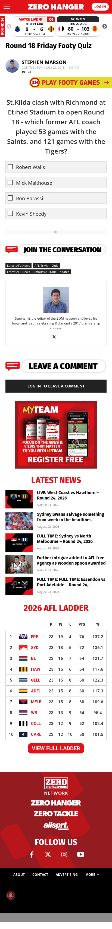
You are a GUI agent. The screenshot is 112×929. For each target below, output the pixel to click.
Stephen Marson (44, 62)
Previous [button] (9, 26)
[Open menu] (7, 7)
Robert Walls (30, 167)
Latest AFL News (18, 265)
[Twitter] (48, 854)
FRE (34, 636)
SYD (35, 647)
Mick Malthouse (34, 183)
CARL (36, 734)
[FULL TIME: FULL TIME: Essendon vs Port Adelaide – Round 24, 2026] (19, 586)
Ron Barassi (29, 198)
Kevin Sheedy (31, 214)
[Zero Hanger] (56, 7)
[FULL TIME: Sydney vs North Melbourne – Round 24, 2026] (19, 542)
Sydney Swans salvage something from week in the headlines (70, 517)
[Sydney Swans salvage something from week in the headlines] (19, 521)
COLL (36, 723)
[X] (56, 337)
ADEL (36, 691)
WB (34, 712)
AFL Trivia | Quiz (46, 265)
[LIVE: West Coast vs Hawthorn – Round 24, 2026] (19, 499)
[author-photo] (56, 313)
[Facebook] (31, 854)
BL (33, 658)
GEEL (35, 680)
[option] (34, 26)
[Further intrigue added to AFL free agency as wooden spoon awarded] (19, 564)
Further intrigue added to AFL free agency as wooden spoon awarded (71, 560)
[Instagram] (64, 854)
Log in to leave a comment (56, 386)
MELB (36, 701)
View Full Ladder (56, 748)
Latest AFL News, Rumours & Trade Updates (38, 272)
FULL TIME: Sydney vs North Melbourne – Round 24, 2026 (65, 538)
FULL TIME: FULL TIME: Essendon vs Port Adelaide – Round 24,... (71, 582)
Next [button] (104, 26)
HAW (35, 669)
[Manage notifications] (10, 895)
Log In (100, 6)
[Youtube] (80, 854)
